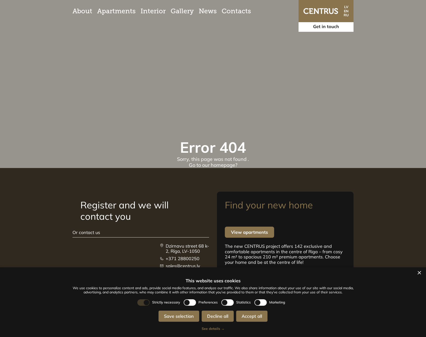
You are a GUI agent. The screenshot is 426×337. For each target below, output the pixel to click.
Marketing (277, 302)
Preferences (208, 302)
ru (346, 15)
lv (346, 7)
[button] (419, 273)
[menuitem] (82, 11)
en (346, 11)
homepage (223, 165)
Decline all (217, 316)
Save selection (179, 316)
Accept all (252, 316)
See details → (213, 329)
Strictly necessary (166, 302)
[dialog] (213, 302)
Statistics (243, 302)
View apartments (249, 232)
